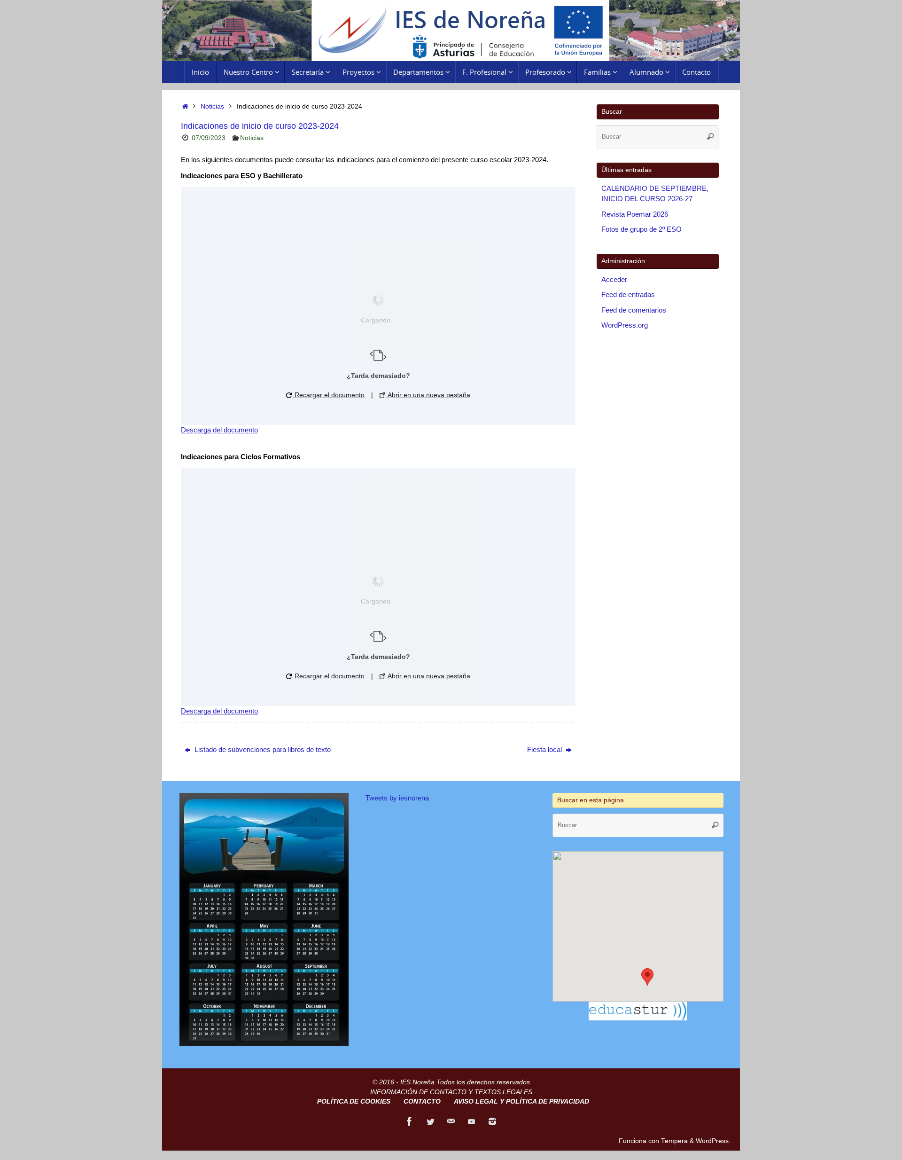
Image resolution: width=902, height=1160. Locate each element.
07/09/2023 (209, 137)
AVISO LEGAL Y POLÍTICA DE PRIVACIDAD (521, 1101)
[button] (647, 977)
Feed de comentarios (633, 310)
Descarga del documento (219, 430)
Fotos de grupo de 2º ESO (641, 229)
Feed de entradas (628, 294)
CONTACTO (422, 1101)
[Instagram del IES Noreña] (492, 1121)
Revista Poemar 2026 (634, 214)
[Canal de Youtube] (472, 1121)
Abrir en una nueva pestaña (428, 395)
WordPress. (713, 1140)
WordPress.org (624, 325)
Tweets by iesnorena (397, 798)
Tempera (674, 1140)
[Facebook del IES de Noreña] (410, 1121)
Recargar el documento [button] (329, 395)
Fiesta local (545, 749)
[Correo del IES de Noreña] (451, 1121)
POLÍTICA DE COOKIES (353, 1101)
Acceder (614, 279)
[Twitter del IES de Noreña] (430, 1121)
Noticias (212, 106)
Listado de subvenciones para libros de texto (262, 749)
